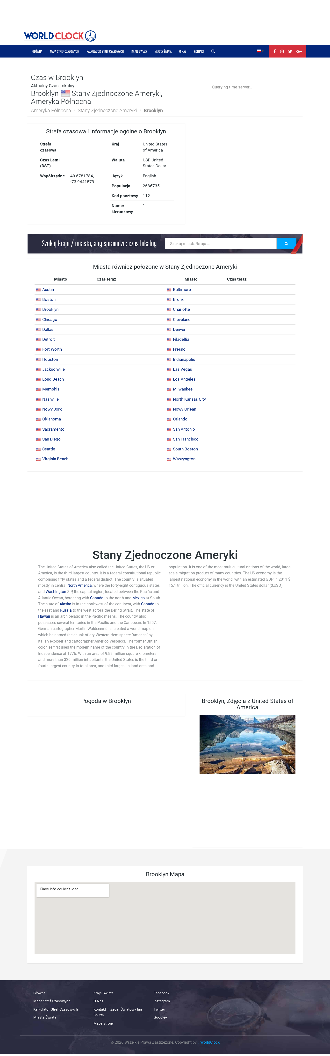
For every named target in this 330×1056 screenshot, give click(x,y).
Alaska (65, 604)
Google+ (160, 1017)
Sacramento (53, 429)
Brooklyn (50, 309)
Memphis (50, 389)
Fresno (179, 349)
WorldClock (210, 1042)
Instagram (162, 1001)
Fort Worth (52, 349)
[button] (260, 50)
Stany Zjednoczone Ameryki (107, 110)
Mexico (138, 598)
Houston (50, 359)
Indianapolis (184, 359)
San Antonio (184, 429)
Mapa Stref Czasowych (64, 51)
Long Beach (53, 379)
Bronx (178, 299)
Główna (37, 51)
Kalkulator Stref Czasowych (105, 51)
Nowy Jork (52, 409)
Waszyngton (184, 458)
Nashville (50, 399)
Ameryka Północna (51, 110)
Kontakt (199, 51)
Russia (66, 610)
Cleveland (182, 319)
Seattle (48, 449)
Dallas (47, 329)
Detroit (48, 339)
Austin (48, 289)
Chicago (49, 319)
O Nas (182, 51)
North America (79, 585)
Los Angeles (184, 379)
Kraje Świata (139, 51)
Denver (179, 329)
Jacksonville (53, 369)
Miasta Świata (163, 51)
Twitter (159, 1009)
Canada (96, 598)
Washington (56, 591)
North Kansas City (189, 399)
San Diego (51, 439)
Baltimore (182, 289)
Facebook (162, 993)
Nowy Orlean (184, 409)
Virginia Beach (55, 458)
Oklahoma (51, 419)
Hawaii (44, 616)
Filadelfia (181, 339)
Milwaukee (183, 389)
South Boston (185, 449)
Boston (49, 299)
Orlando (180, 419)
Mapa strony (103, 1023)
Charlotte (181, 309)
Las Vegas (182, 369)
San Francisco (186, 439)
